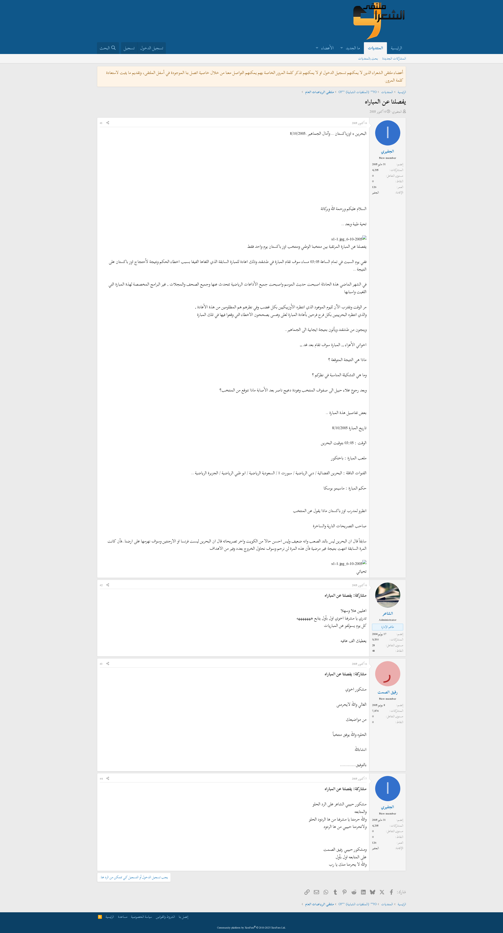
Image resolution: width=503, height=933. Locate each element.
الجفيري (397, 111)
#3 (101, 664)
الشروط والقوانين (165, 916)
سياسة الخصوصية (141, 916)
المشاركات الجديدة (394, 58)
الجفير (375, 192)
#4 (101, 778)
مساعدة (122, 916)
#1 (101, 123)
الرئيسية (396, 48)
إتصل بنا (183, 916)
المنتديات (375, 48)
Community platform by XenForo (251, 928)
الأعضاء (327, 48)
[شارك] (107, 123)
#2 (101, 585)
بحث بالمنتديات (368, 58)
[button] (341, 48)
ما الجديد (353, 48)
